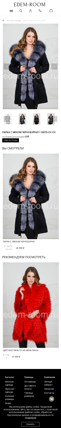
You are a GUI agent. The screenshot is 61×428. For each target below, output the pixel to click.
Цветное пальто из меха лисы (20, 350)
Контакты (49, 392)
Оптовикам (30, 381)
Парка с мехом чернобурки (18, 241)
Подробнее (30, 417)
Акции (8, 403)
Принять (30, 424)
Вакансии (49, 388)
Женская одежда (14, 21)
